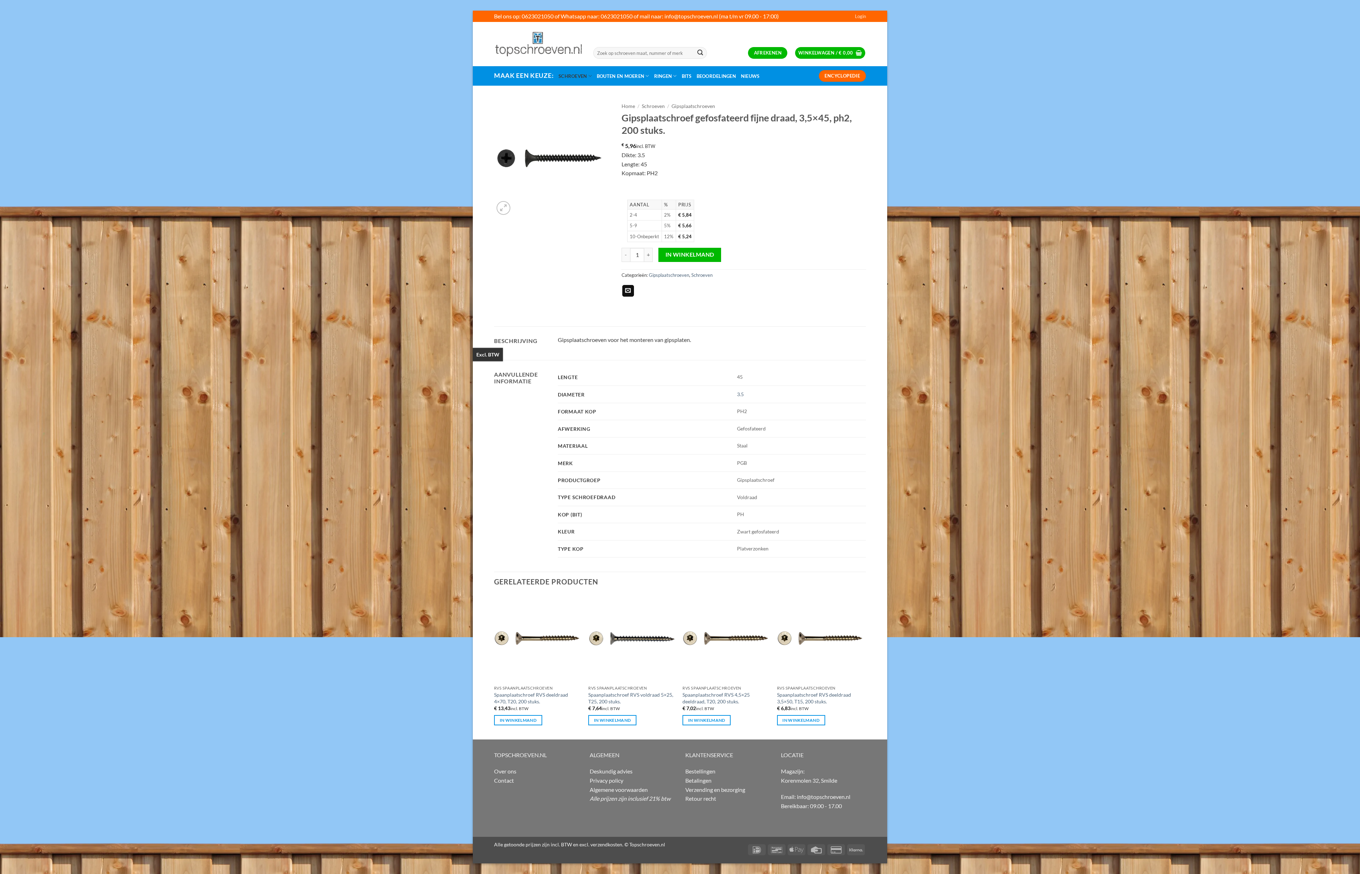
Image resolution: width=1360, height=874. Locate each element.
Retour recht (700, 798)
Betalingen (698, 780)
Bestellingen (700, 771)
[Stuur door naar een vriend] (628, 291)
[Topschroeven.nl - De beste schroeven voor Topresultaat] (538, 43)
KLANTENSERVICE (709, 755)
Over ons (505, 771)
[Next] (863, 666)
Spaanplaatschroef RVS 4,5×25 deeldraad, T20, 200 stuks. (716, 698)
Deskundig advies (611, 771)
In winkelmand (689, 254)
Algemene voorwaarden (619, 789)
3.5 (740, 394)
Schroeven (573, 76)
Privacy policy (606, 780)
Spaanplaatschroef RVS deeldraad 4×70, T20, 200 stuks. (531, 698)
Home (628, 106)
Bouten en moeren (620, 76)
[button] (860, 16)
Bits (687, 76)
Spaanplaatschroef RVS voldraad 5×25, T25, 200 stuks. (630, 698)
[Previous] (494, 666)
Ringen (663, 76)
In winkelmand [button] (518, 720)
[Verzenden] (700, 53)
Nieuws (750, 76)
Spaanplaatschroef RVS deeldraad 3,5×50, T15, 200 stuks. (814, 698)
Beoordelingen (716, 76)
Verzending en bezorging (715, 789)
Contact (504, 780)
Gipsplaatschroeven (693, 106)
